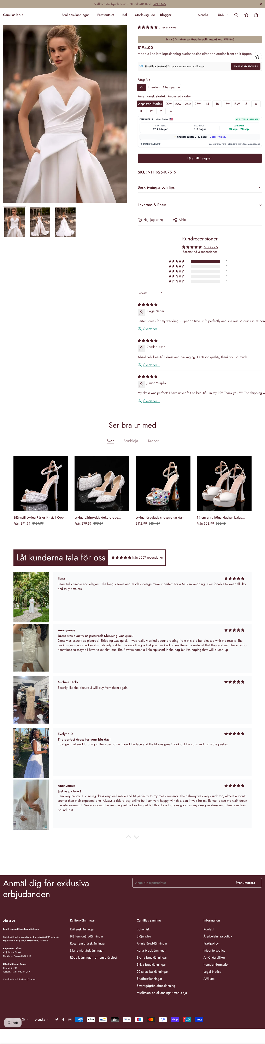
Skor (110, 441)
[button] (256, 15)
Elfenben (154, 87)
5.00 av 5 (211, 247)
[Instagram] (70, 1019)
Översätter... (151, 329)
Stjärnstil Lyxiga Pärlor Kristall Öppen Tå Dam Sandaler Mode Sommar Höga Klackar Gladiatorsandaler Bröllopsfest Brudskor (40, 517)
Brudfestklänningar (149, 978)
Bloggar (165, 14)
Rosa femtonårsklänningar (87, 943)
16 (217, 103)
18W (236, 103)
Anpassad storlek (246, 66)
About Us (9, 921)
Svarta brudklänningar (152, 957)
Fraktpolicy (211, 943)
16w (227, 103)
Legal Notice (212, 971)
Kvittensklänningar (82, 929)
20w (168, 103)
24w (188, 103)
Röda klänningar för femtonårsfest (93, 957)
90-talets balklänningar (152, 971)
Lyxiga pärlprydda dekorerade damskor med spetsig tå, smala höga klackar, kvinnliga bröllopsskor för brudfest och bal (101, 517)
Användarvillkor (214, 957)
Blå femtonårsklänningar (86, 936)
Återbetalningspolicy (218, 936)
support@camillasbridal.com (24, 929)
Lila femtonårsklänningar (87, 950)
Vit (141, 87)
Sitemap (32, 979)
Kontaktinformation (216, 964)
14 (207, 103)
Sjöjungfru (144, 936)
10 (141, 111)
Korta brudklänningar (151, 950)
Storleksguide (145, 14)
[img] (148, 304)
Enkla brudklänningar (151, 964)
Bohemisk (143, 929)
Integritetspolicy (214, 950)
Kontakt (209, 929)
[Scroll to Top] (257, 1021)
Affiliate (209, 978)
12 (151, 111)
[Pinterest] (56, 1019)
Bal (124, 14)
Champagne (171, 87)
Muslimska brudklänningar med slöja (162, 992)
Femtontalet (105, 14)
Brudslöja (131, 441)
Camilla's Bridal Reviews (14, 979)
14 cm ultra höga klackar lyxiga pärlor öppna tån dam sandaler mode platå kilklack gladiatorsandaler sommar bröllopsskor (224, 517)
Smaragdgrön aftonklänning (156, 985)
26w (198, 103)
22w (178, 103)
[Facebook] (63, 1019)
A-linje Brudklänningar (152, 943)
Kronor (153, 441)
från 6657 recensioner (147, 557)
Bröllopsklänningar (75, 14)
